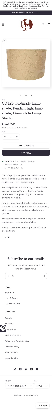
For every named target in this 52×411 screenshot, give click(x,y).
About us (9, 292)
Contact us (10, 329)
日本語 (39, 386)
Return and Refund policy (17, 341)
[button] (3, 24)
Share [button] (7, 237)
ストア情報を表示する (13, 168)
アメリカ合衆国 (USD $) (17, 386)
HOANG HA (21, 395)
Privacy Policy (11, 352)
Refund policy (11, 358)
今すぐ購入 (26, 153)
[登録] (44, 276)
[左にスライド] (20, 95)
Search (8, 318)
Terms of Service (13, 335)
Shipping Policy (12, 346)
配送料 (4, 127)
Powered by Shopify (32, 395)
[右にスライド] (31, 95)
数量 (3, 131)
